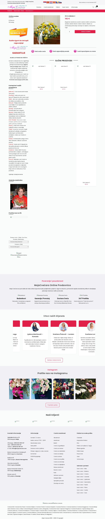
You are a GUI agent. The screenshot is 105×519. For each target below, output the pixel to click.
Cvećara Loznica (21, 512)
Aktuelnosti (57, 437)
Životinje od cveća (59, 483)
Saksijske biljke (57, 478)
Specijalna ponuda (59, 480)
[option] (41, 77)
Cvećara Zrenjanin (50, 507)
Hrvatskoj (10, 3)
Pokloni (58, 7)
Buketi (55, 443)
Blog (32, 459)
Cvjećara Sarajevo (18, 514)
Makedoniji (15, 3)
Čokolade (79, 437)
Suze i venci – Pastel (82, 485)
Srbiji (27, 1)
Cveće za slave (58, 456)
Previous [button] (32, 124)
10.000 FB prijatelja (35, 456)
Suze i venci (65, 7)
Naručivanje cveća (36, 443)
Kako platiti (34, 446)
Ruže (55, 472)
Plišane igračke (81, 448)
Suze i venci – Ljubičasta (83, 479)
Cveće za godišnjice (59, 446)
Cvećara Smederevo (23, 510)
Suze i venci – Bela (82, 468)
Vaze (78, 456)
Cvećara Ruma (67, 512)
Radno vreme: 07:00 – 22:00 (38, 440)
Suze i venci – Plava (82, 487)
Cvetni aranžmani (48, 7)
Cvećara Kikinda (31, 512)
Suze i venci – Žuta (19, 11)
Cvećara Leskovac (12, 510)
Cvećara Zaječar (12, 512)
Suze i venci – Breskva (83, 471)
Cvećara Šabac (62, 510)
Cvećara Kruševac (76, 509)
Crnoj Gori (30, 1)
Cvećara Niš (11, 507)
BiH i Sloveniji (21, 3)
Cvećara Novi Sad (54, 509)
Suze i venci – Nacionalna (83, 482)
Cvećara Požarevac (72, 510)
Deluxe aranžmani (58, 467)
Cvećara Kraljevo (30, 507)
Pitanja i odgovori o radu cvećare (39, 451)
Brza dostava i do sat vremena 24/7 (87, 2)
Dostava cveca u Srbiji (17, 509)
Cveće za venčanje (59, 462)
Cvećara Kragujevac (82, 507)
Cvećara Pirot (92, 510)
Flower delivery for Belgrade (44, 514)
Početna (39, 7)
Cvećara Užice (43, 510)
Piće (78, 443)
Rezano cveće (57, 470)
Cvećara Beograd (28, 509)
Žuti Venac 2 (86, 182)
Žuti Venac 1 (41, 87)
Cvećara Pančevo (61, 507)
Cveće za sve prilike (59, 459)
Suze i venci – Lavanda (83, 476)
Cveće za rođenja (58, 454)
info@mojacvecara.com (16, 74)
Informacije (74, 7)
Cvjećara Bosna (86, 512)
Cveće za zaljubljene (59, 464)
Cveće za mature (58, 448)
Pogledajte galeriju (53, 405)
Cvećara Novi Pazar (20, 507)
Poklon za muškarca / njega (84, 446)
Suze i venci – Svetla (82, 490)
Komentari (33, 454)
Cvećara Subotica (71, 507)
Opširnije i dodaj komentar (16, 174)
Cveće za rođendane (59, 451)
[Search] (93, 7)
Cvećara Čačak (40, 507)
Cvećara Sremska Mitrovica (44, 512)
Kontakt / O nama (35, 437)
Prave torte (80, 454)
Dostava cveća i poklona (37, 448)
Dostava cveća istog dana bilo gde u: (16, 1)
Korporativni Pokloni (82, 440)
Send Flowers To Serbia (30, 514)
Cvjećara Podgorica (65, 509)
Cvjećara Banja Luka (87, 509)
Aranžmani (56, 440)
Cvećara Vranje (34, 510)
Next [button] (94, 124)
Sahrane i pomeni (58, 475)
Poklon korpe (80, 451)
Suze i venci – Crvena (82, 474)
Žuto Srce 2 (64, 87)
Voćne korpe (80, 459)
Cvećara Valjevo (52, 510)
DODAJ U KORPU (85, 31)
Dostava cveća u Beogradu (41, 509)
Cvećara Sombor (83, 510)
